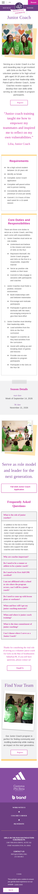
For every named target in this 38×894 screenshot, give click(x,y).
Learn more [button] (18, 884)
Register (30, 8)
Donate (33, 2)
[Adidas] (19, 776)
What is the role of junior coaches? (14, 516)
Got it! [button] (11, 890)
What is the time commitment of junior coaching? (17, 625)
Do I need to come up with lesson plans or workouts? (17, 597)
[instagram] (15, 868)
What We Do (7, 8)
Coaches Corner (19, 816)
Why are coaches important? (16, 557)
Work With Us (19, 807)
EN (10, 2)
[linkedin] (19, 868)
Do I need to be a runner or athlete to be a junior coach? (15, 564)
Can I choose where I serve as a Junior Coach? (17, 634)
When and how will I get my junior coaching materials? (15, 607)
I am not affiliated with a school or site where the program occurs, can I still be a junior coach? (17, 585)
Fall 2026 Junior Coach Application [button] (20, 488)
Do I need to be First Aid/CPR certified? (16, 573)
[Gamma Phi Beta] (19, 788)
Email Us (20, 668)
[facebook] (23, 868)
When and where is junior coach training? (17, 616)
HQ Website (19, 824)
